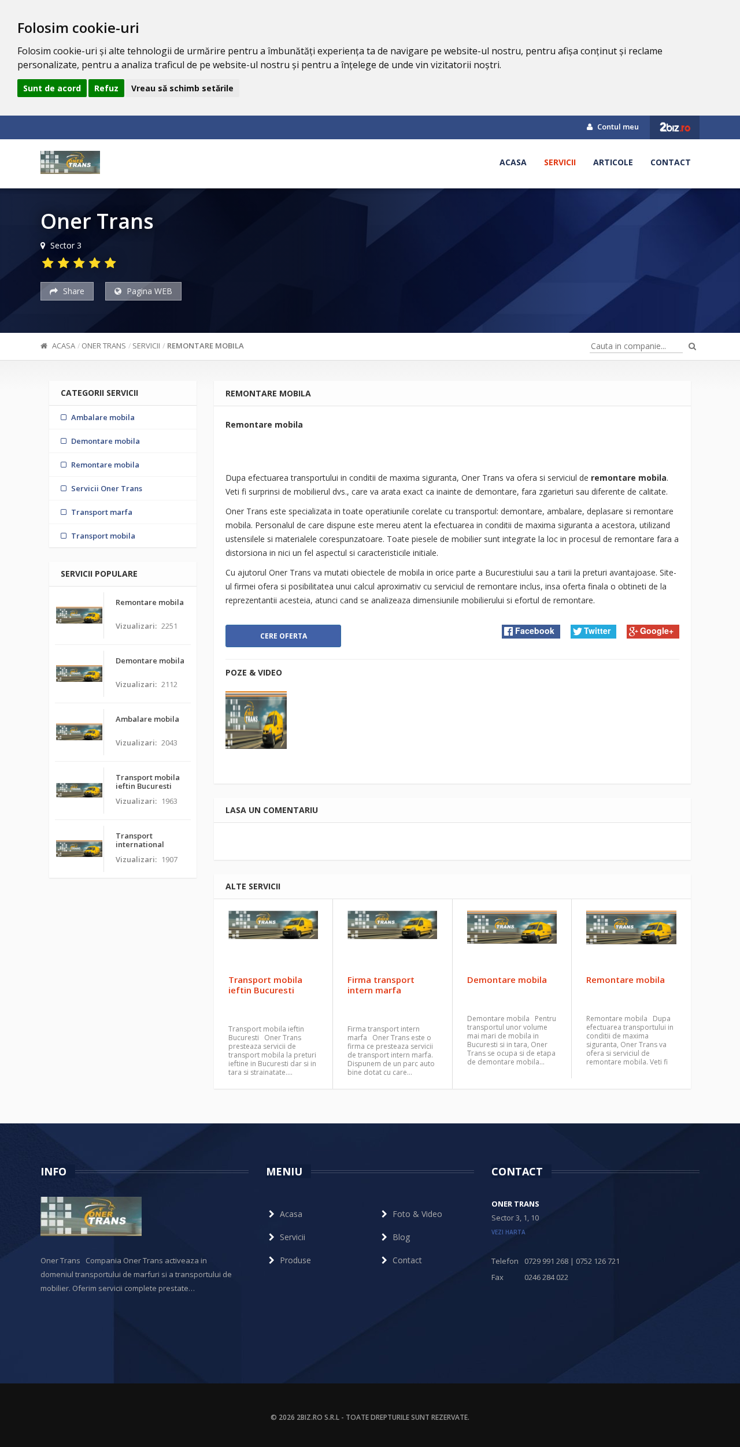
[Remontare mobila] (631, 940)
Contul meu (617, 126)
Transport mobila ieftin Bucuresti (265, 984)
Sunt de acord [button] (52, 88)
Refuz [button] (106, 88)
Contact (670, 162)
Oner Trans (104, 345)
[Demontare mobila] (512, 940)
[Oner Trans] (70, 162)
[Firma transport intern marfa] (392, 940)
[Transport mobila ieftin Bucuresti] (273, 940)
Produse (295, 1260)
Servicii (560, 162)
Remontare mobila (205, 345)
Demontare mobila (507, 979)
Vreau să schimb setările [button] (182, 88)
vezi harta (508, 1232)
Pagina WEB (148, 290)
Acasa (513, 162)
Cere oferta (283, 636)
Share (72, 290)
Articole (613, 162)
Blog (401, 1236)
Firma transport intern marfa (381, 984)
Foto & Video (417, 1213)
